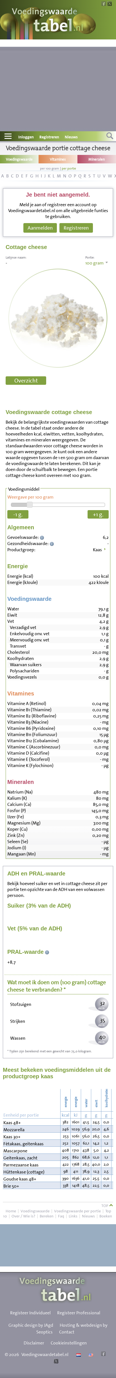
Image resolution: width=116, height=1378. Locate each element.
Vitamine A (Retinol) (26, 703)
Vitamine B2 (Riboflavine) (31, 716)
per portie (69, 168)
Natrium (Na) (20, 792)
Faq (61, 1216)
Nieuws (71, 136)
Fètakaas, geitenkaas (23, 1144)
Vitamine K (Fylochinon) (30, 765)
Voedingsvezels (22, 677)
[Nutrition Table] (90, 1354)
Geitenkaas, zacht (20, 1158)
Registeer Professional (78, 1313)
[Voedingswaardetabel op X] (55, 1362)
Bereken (46, 1216)
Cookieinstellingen (69, 1343)
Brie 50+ (11, 1186)
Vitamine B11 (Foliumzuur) (32, 734)
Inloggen (26, 136)
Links (73, 1216)
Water (13, 609)
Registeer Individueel (30, 1313)
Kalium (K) (17, 798)
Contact (66, 1332)
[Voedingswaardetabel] (47, 20)
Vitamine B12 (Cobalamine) (33, 741)
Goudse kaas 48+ (19, 1179)
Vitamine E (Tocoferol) (28, 759)
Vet (10, 621)
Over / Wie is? (23, 1216)
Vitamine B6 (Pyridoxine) (31, 728)
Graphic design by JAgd (30, 1325)
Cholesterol (18, 652)
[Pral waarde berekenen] (47, 951)
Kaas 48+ (12, 1123)
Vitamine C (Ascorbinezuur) (33, 747)
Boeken (105, 1216)
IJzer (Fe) (15, 817)
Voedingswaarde (35, 1210)
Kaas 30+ (12, 1137)
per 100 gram (49, 168)
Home (11, 1210)
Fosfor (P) (16, 811)
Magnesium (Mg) (24, 823)
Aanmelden (40, 228)
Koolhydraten (20, 658)
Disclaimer (34, 1343)
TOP (105, 1205)
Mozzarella (13, 1130)
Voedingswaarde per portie (77, 1210)
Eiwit (12, 615)
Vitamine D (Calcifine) (28, 753)
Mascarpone (15, 1151)
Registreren (49, 136)
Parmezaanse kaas (21, 1165)
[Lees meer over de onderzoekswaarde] (43, 537)
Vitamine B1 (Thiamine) (29, 710)
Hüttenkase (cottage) (23, 1172)
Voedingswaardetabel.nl (44, 1354)
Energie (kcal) (20, 576)
